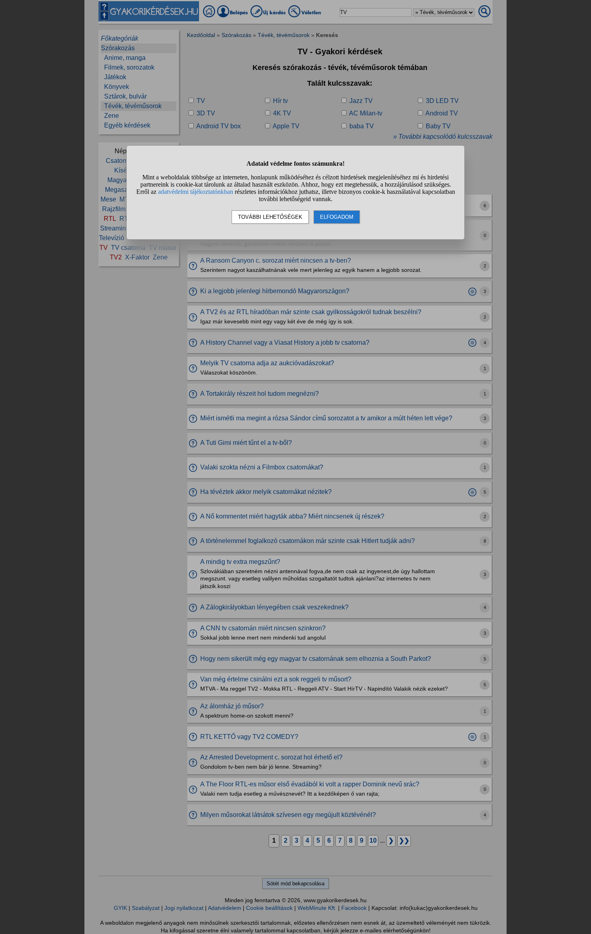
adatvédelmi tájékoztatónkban (195, 191)
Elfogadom (336, 217)
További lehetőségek (270, 217)
